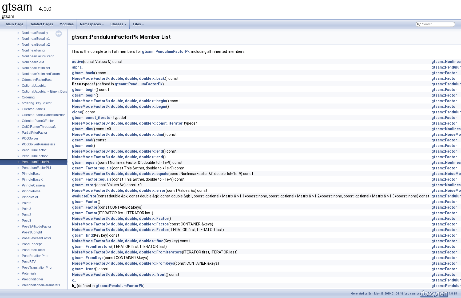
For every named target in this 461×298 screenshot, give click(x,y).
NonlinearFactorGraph (38, 56)
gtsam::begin (84, 90)
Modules (66, 24)
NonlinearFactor (33, 50)
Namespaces (92, 25)
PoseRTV (29, 262)
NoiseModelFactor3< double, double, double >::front (119, 274)
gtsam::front (83, 269)
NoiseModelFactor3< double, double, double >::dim (117, 134)
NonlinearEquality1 (36, 39)
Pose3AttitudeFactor (36, 226)
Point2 (26, 203)
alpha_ (78, 67)
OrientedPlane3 (33, 109)
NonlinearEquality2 (36, 44)
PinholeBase (31, 174)
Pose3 (26, 220)
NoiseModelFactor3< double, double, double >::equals (120, 174)
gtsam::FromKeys (88, 258)
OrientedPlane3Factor (38, 121)
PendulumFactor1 (35, 150)
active (77, 61)
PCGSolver (30, 138)
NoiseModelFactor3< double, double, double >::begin (119, 101)
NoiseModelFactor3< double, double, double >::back (118, 78)
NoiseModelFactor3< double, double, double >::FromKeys (123, 263)
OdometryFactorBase (37, 80)
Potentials (29, 273)
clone (77, 112)
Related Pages (41, 24)
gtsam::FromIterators (91, 246)
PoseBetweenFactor (36, 238)
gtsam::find (82, 235)
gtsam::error (83, 185)
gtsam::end (82, 140)
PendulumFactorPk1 (36, 168)
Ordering (28, 97)
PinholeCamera (33, 185)
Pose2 (26, 215)
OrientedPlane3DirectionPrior (43, 115)
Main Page (14, 24)
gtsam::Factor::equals (92, 168)
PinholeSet (30, 197)
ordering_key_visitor (36, 103)
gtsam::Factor (444, 73)
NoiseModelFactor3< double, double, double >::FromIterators (127, 252)
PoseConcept (32, 244)
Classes (118, 25)
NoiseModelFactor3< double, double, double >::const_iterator (127, 123)
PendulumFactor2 (35, 156)
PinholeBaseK (32, 179)
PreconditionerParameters (41, 285)
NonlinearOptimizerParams (41, 74)
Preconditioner (32, 279)
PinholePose (31, 191)
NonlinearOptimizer (36, 68)
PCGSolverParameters (38, 144)
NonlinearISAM (33, 62)
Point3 (26, 209)
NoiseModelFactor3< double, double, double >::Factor (120, 218)
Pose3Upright (32, 232)
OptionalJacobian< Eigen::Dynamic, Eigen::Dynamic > (61, 91)
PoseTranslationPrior (37, 267)
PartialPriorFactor (34, 132)
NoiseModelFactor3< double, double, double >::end (117, 151)
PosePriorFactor (33, 250)
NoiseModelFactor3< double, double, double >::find (118, 241)
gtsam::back (83, 73)
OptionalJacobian (34, 86)
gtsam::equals (85, 162)
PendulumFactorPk (36, 162)
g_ (74, 280)
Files (139, 25)
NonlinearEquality (35, 33)
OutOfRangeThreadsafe (39, 127)
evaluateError (84, 196)
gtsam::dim (82, 129)
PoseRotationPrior (35, 256)
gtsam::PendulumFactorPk (166, 51)
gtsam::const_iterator (92, 118)
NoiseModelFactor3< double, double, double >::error (119, 190)
